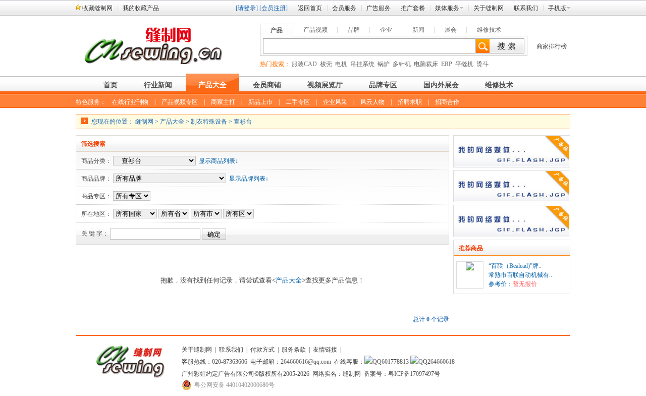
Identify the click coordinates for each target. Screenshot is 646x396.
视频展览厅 (325, 85)
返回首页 (310, 8)
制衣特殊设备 (209, 121)
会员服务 (344, 8)
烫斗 (482, 64)
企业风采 (335, 101)
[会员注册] (273, 8)
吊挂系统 (362, 64)
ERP (446, 64)
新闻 (418, 29)
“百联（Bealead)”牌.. (515, 265)
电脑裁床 (426, 64)
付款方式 (262, 349)
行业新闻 (158, 85)
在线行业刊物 (130, 101)
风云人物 (372, 101)
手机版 (557, 8)
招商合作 (447, 101)
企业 (386, 29)
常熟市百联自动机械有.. (520, 274)
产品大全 (212, 85)
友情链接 (325, 349)
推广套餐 (413, 8)
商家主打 (223, 101)
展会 (451, 29)
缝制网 (144, 121)
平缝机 (464, 64)
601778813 (395, 361)
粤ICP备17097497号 (414, 373)
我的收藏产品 (141, 8)
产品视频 (315, 29)
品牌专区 (383, 85)
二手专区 (298, 101)
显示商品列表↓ (218, 160)
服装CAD (304, 64)
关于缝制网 (488, 8)
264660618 (441, 361)
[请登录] (247, 8)
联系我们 (526, 8)
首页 (110, 85)
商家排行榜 (551, 46)
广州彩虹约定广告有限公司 (218, 373)
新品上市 (260, 101)
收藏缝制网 (97, 8)
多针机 (402, 64)
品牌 (354, 29)
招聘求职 (410, 101)
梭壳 (326, 64)
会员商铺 (267, 85)
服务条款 (294, 349)
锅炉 (384, 64)
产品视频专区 (180, 101)
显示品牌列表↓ (248, 178)
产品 (277, 30)
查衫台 (243, 121)
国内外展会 (441, 85)
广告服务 (378, 8)
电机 (341, 64)
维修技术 (489, 29)
